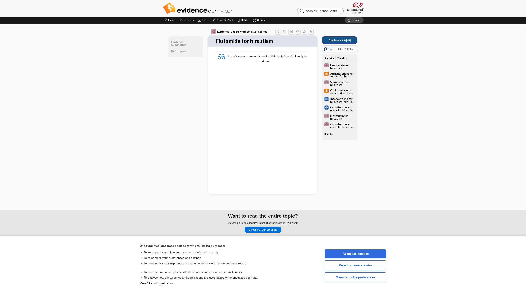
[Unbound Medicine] (356, 7)
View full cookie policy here (157, 283)
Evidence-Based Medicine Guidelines (242, 31)
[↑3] (340, 40)
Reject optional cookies (355, 265)
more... (328, 133)
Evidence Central (213, 8)
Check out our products (263, 229)
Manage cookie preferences (355, 277)
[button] (260, 20)
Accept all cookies (356, 254)
